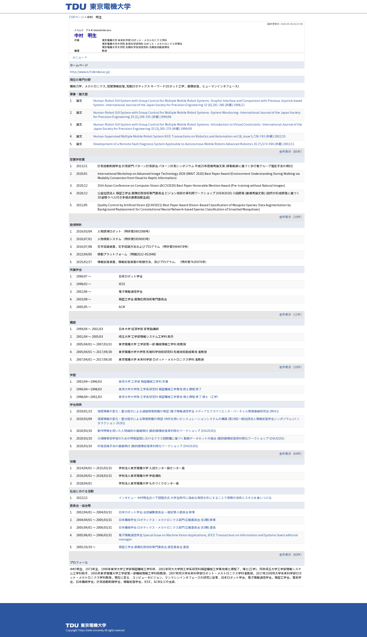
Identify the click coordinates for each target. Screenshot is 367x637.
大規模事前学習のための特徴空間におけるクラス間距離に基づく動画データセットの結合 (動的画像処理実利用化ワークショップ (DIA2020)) (190, 438)
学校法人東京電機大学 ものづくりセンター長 (149, 483)
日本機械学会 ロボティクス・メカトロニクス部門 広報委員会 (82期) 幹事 (167, 520)
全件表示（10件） (291, 217)
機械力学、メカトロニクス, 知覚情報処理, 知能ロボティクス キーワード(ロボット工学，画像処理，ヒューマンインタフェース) (154, 86)
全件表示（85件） (291, 151)
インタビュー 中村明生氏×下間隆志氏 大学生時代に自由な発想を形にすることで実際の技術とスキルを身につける (195, 498)
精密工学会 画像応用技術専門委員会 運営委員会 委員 (154, 547)
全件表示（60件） (291, 554)
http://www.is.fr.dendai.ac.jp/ (90, 72)
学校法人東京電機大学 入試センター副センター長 (152, 468)
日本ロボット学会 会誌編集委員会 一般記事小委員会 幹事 (157, 512)
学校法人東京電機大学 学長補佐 (140, 475)
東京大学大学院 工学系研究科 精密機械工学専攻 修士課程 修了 (160, 389)
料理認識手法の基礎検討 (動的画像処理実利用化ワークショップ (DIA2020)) (147, 446)
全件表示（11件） (291, 314)
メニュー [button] (78, 57)
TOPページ (76, 17)
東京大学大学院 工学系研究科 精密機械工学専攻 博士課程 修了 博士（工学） (169, 397)
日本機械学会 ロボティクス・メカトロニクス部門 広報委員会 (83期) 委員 (167, 527)
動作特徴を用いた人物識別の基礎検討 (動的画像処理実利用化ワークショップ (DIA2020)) (156, 430)
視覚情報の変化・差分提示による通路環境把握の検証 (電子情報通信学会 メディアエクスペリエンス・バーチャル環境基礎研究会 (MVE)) (188, 411)
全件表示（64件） (291, 453)
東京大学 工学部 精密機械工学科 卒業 (143, 381)
